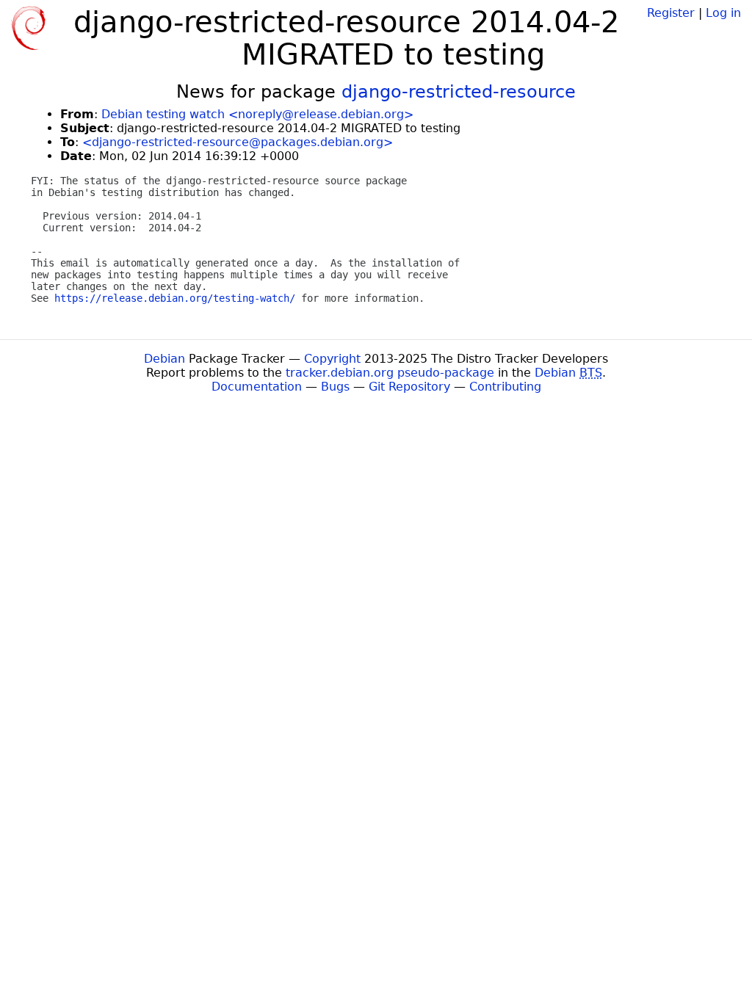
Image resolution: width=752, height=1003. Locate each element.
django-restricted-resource (458, 92)
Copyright (332, 359)
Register (671, 13)
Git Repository (409, 387)
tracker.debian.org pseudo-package (390, 373)
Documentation (257, 387)
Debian (164, 359)
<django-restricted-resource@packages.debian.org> (237, 142)
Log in (723, 13)
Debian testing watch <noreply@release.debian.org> (257, 114)
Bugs (335, 387)
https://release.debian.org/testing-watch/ (174, 298)
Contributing (505, 387)
